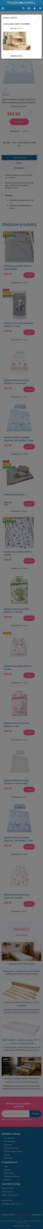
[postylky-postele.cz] (21, 3)
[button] (29, 8)
